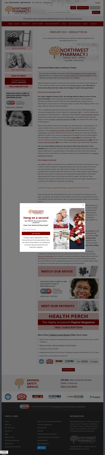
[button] (4, 453)
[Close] (83, 205)
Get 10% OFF (36, 233)
